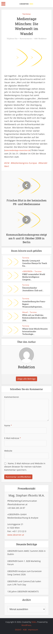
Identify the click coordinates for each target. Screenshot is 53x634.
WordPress (26, 625)
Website (8, 450)
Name (8, 425)
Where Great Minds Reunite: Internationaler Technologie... (35, 331)
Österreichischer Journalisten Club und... (33, 289)
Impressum (33, 629)
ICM (7, 163)
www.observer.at (15, 534)
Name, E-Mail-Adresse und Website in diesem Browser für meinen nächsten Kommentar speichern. (24, 466)
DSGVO (18, 629)
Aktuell (25, 312)
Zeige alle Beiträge (26, 378)
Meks (34, 622)
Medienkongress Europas (24, 163)
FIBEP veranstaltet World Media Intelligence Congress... (33, 277)
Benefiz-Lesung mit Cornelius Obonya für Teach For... (34, 263)
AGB (24, 629)
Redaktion (42, 38)
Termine (26, 14)
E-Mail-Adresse (12, 438)
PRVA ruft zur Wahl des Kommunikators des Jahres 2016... (34, 318)
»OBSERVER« (27, 271)
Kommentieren (26, 38)
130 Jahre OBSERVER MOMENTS (23, 591)
